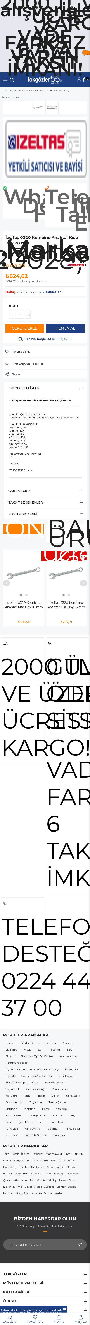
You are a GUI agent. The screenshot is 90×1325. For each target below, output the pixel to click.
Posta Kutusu (13, 1102)
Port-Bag (9, 1167)
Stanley (61, 1186)
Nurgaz (10, 1043)
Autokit (60, 1167)
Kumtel (41, 1180)
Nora (39, 1193)
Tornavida (11, 1128)
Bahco (71, 1167)
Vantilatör (58, 1122)
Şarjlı (41, 1049)
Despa (72, 1186)
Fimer (67, 1153)
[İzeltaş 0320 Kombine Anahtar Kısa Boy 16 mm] (66, 573)
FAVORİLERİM (35, 1322)
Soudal (48, 1193)
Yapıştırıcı (30, 1108)
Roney (45, 1160)
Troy (62, 1160)
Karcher (8, 1193)
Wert (54, 1160)
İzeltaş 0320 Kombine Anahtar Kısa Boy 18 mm (24, 605)
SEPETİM (59, 1322)
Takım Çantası (58, 1102)
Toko (6, 1153)
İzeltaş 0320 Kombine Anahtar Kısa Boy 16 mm (66, 605)
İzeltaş (25, 1153)
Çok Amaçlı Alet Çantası (36, 1076)
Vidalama (11, 1049)
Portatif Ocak (30, 1043)
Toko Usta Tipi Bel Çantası (37, 1056)
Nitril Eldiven (66, 1076)
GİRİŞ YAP (81, 1322)
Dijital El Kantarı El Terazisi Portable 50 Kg (32, 1069)
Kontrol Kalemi (14, 1115)
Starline (28, 1193)
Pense (46, 1108)
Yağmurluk (12, 1089)
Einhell (7, 1173)
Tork (20, 1167)
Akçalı (38, 1186)
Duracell (47, 1173)
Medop (52, 1180)
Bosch (15, 1153)
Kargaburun (39, 1115)
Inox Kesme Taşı (54, 1082)
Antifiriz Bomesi (36, 1135)
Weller (58, 1193)
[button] (21, 595)
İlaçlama (52, 1128)
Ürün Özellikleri (24, 388)
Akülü (28, 1049)
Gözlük (10, 1076)
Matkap (68, 1043)
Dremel (17, 1186)
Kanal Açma (32, 1128)
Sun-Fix (78, 1153)
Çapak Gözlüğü (36, 1089)
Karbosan (38, 1153)
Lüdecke (49, 1186)
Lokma (57, 1115)
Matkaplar (59, 1135)
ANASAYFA (10, 1322)
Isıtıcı (42, 1122)
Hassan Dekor (67, 1180)
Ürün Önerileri (22, 514)
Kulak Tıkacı (72, 1069)
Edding (55, 1049)
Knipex (35, 1173)
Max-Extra (31, 1160)
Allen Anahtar (69, 1056)
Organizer (35, 1102)
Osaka (7, 1160)
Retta (70, 1160)
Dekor (7, 1186)
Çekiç (8, 1122)
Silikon (55, 1095)
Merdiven (11, 1108)
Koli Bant (11, 1095)
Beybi (28, 1186)
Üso (32, 1180)
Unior (17, 1173)
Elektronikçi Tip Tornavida (21, 1082)
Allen (27, 1095)
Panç (72, 1115)
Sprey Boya (73, 1095)
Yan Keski (62, 1108)
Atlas (18, 1193)
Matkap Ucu (60, 1089)
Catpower (71, 1173)
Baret (69, 1049)
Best (26, 1173)
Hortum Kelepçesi (16, 1062)
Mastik (40, 1095)
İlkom (24, 1180)
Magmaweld (54, 1153)
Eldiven (10, 1056)
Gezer (39, 1167)
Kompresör (12, 1135)
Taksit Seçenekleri (26, 502)
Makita (29, 1167)
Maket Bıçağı (72, 1128)
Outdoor (50, 1043)
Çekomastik (10, 1180)
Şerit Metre (25, 1122)
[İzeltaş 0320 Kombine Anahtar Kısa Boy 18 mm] (23, 573)
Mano (49, 1167)
